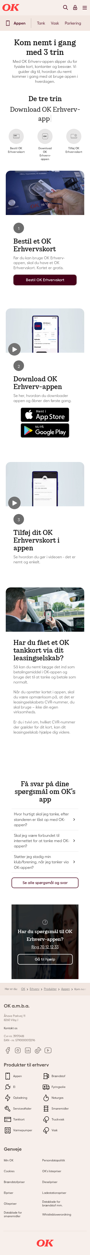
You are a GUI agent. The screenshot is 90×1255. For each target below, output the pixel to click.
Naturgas (57, 1097)
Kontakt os (10, 1028)
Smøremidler (60, 1108)
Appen (65, 988)
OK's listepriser (51, 1171)
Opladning (19, 1097)
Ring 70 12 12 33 (45, 946)
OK (23, 988)
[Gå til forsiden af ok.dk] (11, 8)
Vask (55, 23)
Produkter (50, 988)
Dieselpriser (49, 1181)
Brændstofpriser (14, 1181)
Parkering (73, 23)
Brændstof (58, 1076)
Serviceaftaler (21, 1108)
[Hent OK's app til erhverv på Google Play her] (45, 436)
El (13, 1086)
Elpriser (8, 1192)
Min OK (8, 1160)
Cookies (9, 1171)
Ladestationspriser (54, 1192)
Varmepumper (22, 1130)
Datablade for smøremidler (13, 1214)
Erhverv (34, 988)
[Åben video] (45, 330)
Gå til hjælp (45, 959)
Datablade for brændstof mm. (52, 1203)
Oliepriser (10, 1203)
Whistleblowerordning (56, 1214)
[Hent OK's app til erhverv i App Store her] (45, 420)
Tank (41, 23)
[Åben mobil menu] (85, 7)
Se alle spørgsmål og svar (45, 882)
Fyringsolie (58, 1086)
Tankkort (18, 1119)
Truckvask (57, 1119)
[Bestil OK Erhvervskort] (45, 193)
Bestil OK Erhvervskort (45, 280)
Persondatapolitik (53, 1160)
